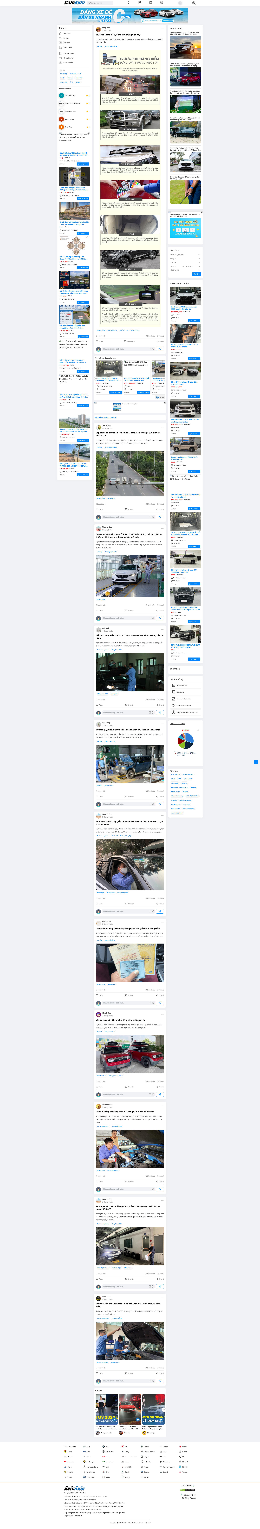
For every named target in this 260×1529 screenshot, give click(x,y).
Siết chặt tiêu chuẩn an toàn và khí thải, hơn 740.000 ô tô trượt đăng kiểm (128, 1305)
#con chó (186, 804)
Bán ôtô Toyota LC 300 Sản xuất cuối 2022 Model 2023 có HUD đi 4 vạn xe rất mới (185, 533)
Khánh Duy (106, 1013)
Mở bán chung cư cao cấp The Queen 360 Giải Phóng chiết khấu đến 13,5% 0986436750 (73, 258)
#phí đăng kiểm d (112, 1170)
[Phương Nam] (98, 528)
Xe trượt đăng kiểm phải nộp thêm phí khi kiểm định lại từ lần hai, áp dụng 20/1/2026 (128, 1207)
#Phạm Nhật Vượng (177, 796)
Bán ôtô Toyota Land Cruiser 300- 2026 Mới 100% (184, 383)
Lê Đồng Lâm (107, 1104)
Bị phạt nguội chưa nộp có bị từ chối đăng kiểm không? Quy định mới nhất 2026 (128, 434)
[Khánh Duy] (98, 1014)
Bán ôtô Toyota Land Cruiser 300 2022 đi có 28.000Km (184, 571)
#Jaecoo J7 (175, 783)
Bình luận (129, 341)
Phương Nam (107, 527)
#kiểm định (100, 892)
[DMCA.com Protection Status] (187, 1489)
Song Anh (106, 28)
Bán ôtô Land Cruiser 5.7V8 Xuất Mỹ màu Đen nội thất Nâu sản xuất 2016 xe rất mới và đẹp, (137, 379)
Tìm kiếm (196, 274)
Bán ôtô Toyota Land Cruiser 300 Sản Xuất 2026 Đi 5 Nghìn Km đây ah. (185, 608)
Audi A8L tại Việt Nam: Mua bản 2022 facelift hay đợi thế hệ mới (185, 119)
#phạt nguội (111, 498)
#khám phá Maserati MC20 (179, 787)
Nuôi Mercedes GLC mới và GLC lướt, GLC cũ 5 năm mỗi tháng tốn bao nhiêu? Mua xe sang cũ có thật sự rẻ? (185, 33)
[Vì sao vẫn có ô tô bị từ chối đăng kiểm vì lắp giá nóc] (130, 1054)
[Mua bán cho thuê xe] (161, 2)
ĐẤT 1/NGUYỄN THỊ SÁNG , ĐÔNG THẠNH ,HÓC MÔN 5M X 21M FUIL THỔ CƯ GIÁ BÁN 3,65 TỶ (73, 465)
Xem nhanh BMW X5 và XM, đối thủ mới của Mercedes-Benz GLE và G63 (129, 1428)
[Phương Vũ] (98, 923)
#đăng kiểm (114, 694)
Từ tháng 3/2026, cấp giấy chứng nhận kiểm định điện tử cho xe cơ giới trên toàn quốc (129, 822)
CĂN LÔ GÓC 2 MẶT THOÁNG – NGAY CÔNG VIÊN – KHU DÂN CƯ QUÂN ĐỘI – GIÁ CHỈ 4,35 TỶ (73, 361)
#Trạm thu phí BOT (177, 813)
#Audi (173, 779)
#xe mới (99, 785)
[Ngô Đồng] (98, 724)
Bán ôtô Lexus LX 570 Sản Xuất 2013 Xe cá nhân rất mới (185, 496)
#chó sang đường (185, 800)
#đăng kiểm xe (112, 330)
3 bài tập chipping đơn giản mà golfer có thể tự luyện (185, 178)
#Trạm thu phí (175, 791)
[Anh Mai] (98, 630)
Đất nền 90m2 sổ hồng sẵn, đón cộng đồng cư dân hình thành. (72, 327)
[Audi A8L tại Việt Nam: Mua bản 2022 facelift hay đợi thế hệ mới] (185, 132)
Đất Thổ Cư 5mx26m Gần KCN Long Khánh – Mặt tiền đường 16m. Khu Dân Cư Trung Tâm (74, 292)
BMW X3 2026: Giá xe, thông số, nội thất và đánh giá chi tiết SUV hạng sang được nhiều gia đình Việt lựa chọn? (184, 65)
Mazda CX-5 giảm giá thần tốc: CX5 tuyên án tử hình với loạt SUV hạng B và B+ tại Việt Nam (185, 149)
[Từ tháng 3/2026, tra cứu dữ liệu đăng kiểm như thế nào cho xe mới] (130, 764)
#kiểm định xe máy (189, 809)
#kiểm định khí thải (192, 796)
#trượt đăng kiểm (102, 1362)
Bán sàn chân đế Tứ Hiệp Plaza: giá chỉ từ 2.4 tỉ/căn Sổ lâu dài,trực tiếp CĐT (73, 430)
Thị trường (63, 73)
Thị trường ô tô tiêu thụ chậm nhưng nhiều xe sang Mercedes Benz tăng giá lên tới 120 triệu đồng (106, 1428)
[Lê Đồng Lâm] (98, 1106)
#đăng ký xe (101, 984)
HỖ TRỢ (148, 1523)
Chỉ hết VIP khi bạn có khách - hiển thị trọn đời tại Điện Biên (185, 215)
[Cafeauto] (130, 189)
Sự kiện (62, 78)
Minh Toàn (106, 1297)
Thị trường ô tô (117, 1318)
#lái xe (185, 791)
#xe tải (193, 787)
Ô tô (71, 82)
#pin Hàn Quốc (176, 804)
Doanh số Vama (177, 724)
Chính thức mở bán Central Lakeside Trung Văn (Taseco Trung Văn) (74, 223)
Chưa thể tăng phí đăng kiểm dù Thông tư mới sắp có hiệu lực (125, 1112)
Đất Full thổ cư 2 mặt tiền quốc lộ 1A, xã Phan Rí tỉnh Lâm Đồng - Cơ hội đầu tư (74, 396)
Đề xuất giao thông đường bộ (121, 836)
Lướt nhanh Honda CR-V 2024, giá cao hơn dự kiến (152, 1428)
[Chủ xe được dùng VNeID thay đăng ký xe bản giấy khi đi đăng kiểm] (130, 963)
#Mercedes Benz (188, 774)
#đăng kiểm (101, 330)
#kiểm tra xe (124, 330)
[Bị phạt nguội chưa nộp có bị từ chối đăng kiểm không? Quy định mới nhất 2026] (130, 473)
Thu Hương (106, 426)
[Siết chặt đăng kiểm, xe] (130, 672)
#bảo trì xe (134, 330)
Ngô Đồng (106, 723)
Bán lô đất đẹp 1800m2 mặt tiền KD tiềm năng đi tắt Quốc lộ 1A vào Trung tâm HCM (74, 154)
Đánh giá (73, 73)
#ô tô (121, 1076)
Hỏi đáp (99, 447)
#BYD (179, 779)
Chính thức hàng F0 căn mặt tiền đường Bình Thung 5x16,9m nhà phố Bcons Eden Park (74, 189)
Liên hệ (161, 397)
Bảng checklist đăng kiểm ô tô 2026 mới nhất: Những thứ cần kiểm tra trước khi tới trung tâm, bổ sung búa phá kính (129, 535)
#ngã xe (174, 800)
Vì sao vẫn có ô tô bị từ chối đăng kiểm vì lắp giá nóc (120, 1020)
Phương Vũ (106, 921)
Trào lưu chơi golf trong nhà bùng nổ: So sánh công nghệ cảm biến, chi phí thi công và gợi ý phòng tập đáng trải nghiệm (185, 92)
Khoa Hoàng (107, 814)
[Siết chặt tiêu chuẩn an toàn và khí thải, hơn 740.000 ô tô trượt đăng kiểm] (130, 1341)
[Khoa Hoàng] (98, 816)
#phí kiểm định (116, 1268)
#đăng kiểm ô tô (102, 694)
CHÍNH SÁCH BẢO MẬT (135, 1523)
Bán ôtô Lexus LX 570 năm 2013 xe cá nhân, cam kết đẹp (185, 421)
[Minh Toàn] (98, 1298)
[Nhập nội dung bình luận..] (126, 348)
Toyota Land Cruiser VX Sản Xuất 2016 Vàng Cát (184, 458)
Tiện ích (70, 78)
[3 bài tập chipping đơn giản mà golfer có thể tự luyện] (185, 192)
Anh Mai (105, 628)
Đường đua (63, 82)
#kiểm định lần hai (103, 1268)
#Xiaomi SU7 (188, 779)
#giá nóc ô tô (101, 1076)
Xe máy (78, 82)
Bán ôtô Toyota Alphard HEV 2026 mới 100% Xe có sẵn (184, 345)
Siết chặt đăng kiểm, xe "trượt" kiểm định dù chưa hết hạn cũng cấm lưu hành (130, 636)
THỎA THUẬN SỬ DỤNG (117, 1523)
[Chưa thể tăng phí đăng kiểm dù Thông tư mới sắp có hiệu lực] (130, 1149)
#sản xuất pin (175, 809)
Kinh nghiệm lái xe (111, 46)
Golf (80, 73)
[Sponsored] (60, 133)
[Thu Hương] (98, 427)
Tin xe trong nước (103, 650)
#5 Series (184, 783)
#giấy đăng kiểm (122, 892)
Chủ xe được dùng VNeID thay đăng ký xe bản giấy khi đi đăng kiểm (128, 928)
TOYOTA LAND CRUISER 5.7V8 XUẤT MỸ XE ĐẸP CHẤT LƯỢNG (185, 646)
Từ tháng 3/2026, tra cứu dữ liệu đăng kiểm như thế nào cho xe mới (128, 730)
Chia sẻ (159, 341)
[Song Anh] (98, 29)
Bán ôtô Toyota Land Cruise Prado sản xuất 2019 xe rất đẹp (108, 379)
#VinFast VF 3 (175, 774)
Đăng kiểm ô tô (117, 650)
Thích (101, 341)
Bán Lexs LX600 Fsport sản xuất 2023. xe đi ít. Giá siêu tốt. (184, 308)
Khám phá (79, 78)
